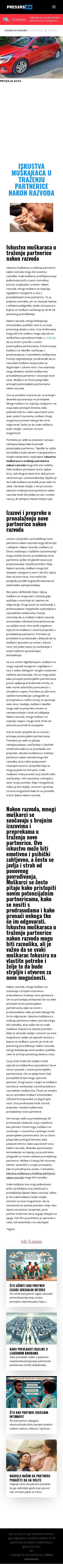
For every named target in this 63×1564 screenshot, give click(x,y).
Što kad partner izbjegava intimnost (29, 1414)
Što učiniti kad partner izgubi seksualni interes (27, 1287)
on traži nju (49, 337)
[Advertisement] (31, 118)
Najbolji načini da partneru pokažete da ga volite (30, 1478)
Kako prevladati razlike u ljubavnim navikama (29, 1351)
